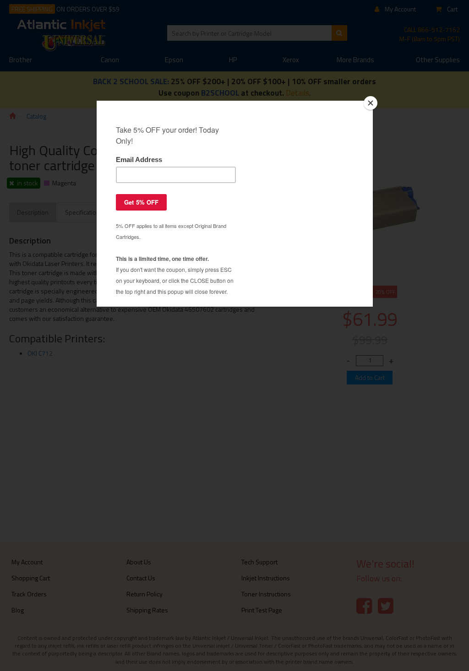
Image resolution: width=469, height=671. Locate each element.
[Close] (370, 103)
